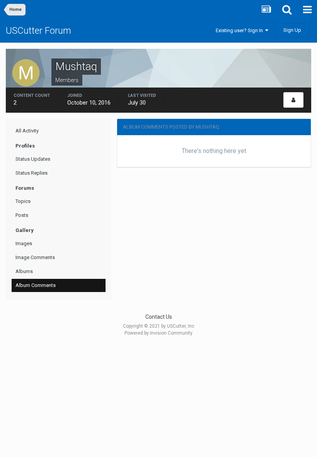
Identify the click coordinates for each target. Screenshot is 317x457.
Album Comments (35, 285)
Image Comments (35, 257)
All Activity (27, 131)
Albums (24, 271)
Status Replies (31, 173)
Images (23, 243)
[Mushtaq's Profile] (293, 100)
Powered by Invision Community (158, 333)
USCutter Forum (38, 30)
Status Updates (32, 159)
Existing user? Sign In (240, 30)
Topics (23, 201)
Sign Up (292, 30)
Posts (21, 215)
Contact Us (158, 317)
